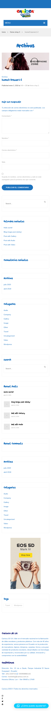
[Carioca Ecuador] (25, 13)
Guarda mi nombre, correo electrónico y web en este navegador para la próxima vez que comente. (21, 178)
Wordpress (8, 344)
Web (3, 162)
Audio (6, 310)
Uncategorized (9, 336)
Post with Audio (9, 240)
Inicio (4, 32)
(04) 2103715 (11, 674)
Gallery (6, 319)
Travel (6, 332)
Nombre (5, 138)
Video (6, 340)
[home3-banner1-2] (25, 61)
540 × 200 (24, 85)
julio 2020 (7, 284)
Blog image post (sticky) (13, 232)
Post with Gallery (10, 236)
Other (6, 327)
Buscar (44, 201)
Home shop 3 (15, 32)
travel (7, 605)
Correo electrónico (9, 150)
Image (6, 323)
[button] (31, 705)
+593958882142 (24, 674)
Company (7, 314)
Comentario (7, 116)
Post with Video (9, 245)
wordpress (18, 605)
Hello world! (8, 228)
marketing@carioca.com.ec (18, 677)
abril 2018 (7, 289)
